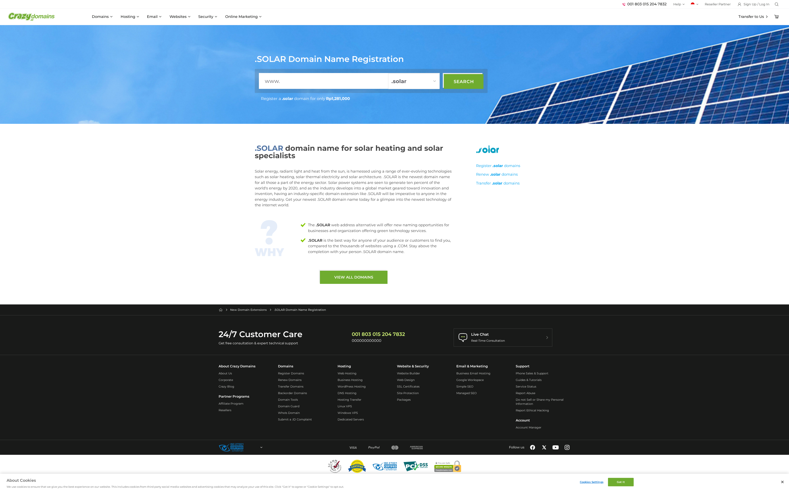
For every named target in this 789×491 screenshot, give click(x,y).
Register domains (498, 165)
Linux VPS (345, 406)
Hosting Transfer (349, 400)
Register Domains (291, 373)
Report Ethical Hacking (532, 410)
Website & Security (413, 366)
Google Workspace (470, 380)
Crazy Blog (226, 386)
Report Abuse (525, 393)
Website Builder (408, 373)
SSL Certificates (408, 386)
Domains (100, 16)
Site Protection (408, 393)
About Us (225, 373)
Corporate (226, 380)
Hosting (128, 16)
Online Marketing (241, 16)
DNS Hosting (347, 393)
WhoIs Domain (289, 413)
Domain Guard (288, 406)
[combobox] (250, 447)
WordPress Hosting (352, 386)
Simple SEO (464, 386)
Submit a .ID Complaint (295, 419)
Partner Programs (234, 396)
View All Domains (353, 277)
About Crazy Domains (237, 366)
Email (152, 16)
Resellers (225, 410)
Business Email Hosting (473, 373)
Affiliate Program (231, 403)
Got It (621, 482)
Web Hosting (347, 373)
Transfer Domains (290, 386)
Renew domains (497, 174)
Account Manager (528, 427)
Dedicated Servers (351, 419)
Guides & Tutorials (529, 380)
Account (523, 420)
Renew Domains (290, 380)
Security (205, 16)
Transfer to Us (751, 16)
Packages (404, 400)
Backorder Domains (292, 393)
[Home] (221, 310)
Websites (178, 16)
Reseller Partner (718, 4)
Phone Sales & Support (532, 373)
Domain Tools (288, 400)
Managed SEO (466, 393)
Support (522, 366)
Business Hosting (350, 380)
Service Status (526, 386)
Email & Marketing (472, 366)
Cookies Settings (591, 482)
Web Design (406, 380)
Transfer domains (498, 183)
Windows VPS (348, 413)
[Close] (782, 481)
